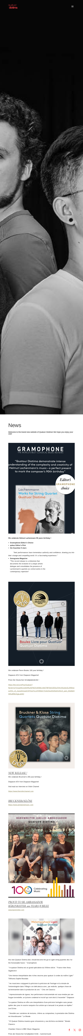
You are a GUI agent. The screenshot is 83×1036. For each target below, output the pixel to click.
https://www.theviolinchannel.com (21, 791)
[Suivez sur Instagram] (80, 1030)
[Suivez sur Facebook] (69, 1030)
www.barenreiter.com (16, 910)
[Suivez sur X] (74, 1030)
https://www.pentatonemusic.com (20, 805)
